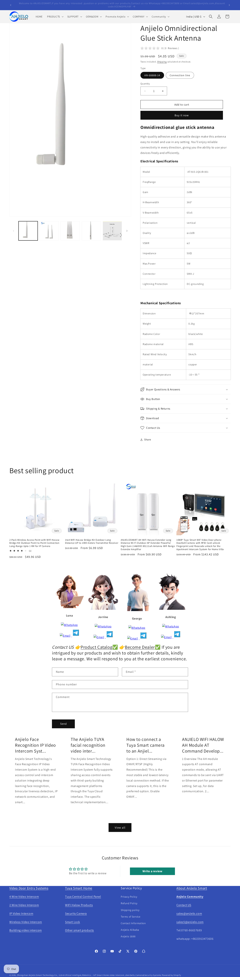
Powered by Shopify (171, 975)
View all (120, 827)
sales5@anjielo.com (190, 922)
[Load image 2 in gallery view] (49, 230)
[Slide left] (13, 231)
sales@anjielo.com (189, 913)
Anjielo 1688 (128, 936)
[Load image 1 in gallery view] (28, 230)
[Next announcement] (229, 5)
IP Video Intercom (21, 913)
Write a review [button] (152, 871)
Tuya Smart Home (78, 888)
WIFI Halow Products (79, 905)
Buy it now (182, 115)
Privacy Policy (129, 896)
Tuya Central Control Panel (83, 897)
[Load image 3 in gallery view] (70, 230)
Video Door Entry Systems (28, 888)
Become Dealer (140, 647)
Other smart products (79, 930)
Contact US (183, 905)
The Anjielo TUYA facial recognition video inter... (88, 745)
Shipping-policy (130, 910)
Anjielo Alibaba (130, 929)
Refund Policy (129, 903)
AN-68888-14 (152, 75)
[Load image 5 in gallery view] (112, 230)
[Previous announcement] (11, 5)
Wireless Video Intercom (25, 922)
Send (63, 723)
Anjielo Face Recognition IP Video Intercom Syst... (35, 745)
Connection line (180, 75)
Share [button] (147, 439)
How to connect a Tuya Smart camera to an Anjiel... (145, 745)
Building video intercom (25, 930)
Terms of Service (130, 916)
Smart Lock (72, 922)
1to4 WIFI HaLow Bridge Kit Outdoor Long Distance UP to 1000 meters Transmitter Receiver (91, 541)
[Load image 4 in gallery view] (91, 230)
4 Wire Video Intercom (24, 897)
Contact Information (133, 923)
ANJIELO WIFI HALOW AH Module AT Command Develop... (203, 745)
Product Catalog (96, 647)
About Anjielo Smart (191, 888)
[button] (55, 17)
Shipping (162, 61)
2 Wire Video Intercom (24, 905)
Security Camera (76, 913)
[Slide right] (127, 231)
